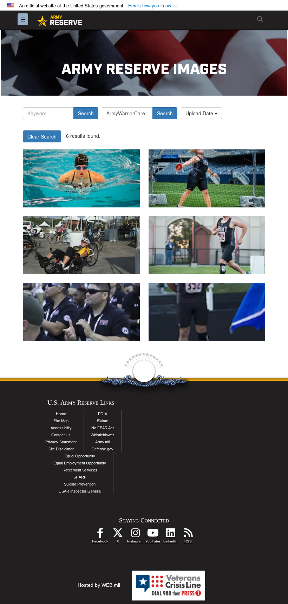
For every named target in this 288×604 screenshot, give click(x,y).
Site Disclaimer (61, 449)
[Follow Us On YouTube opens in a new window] (153, 535)
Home (61, 414)
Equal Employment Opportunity (79, 463)
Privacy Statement (61, 442)
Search (86, 113)
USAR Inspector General (80, 491)
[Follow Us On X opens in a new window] (117, 535)
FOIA (102, 414)
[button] (153, 5)
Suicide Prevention (80, 484)
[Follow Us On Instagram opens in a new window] (135, 535)
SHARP (79, 477)
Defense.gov (102, 449)
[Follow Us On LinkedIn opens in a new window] (170, 535)
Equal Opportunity (80, 456)
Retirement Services (80, 470)
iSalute (102, 421)
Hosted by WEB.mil (99, 585)
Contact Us (61, 435)
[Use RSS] (188, 535)
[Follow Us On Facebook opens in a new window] (100, 535)
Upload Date (200, 113)
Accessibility (61, 428)
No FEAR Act (102, 428)
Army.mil (102, 442)
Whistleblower (102, 435)
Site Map (61, 421)
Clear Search (42, 136)
